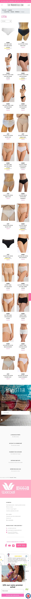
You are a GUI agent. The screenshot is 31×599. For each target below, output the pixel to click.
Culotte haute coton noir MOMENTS (23, 197)
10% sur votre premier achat (13, 586)
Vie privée (11, 477)
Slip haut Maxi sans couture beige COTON (8, 107)
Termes (15, 477)
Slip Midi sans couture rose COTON (8, 317)
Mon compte (9, 514)
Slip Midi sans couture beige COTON (8, 166)
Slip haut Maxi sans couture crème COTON (23, 286)
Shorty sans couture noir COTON (23, 317)
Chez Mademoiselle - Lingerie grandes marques (15, 505)
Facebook (6, 545)
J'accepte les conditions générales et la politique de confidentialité (16, 421)
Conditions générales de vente (12, 511)
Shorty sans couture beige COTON (8, 286)
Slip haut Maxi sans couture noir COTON (23, 76)
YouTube (9, 545)
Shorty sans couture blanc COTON (23, 347)
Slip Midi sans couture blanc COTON (8, 45)
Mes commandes (9, 520)
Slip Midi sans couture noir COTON (23, 107)
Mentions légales (9, 507)
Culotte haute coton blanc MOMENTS (23, 166)
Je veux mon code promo (12, 595)
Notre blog (21, 545)
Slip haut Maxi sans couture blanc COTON (8, 76)
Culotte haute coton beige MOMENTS (23, 227)
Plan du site (8, 518)
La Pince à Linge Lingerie (11, 509)
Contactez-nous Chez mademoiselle (13, 516)
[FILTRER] (30, 299)
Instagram (13, 545)
